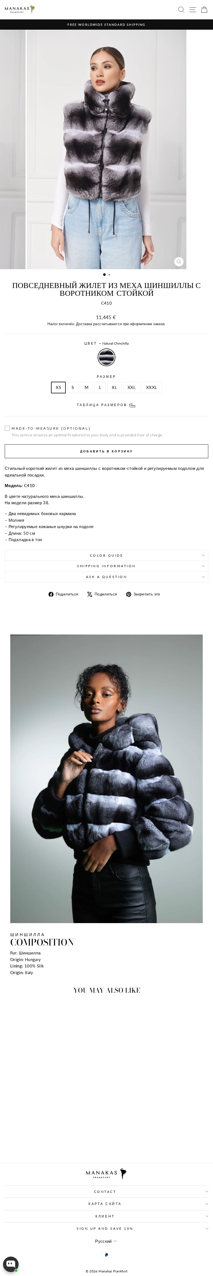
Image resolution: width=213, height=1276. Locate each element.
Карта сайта (105, 1204)
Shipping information (106, 566)
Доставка (84, 324)
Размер (106, 377)
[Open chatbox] (11, 1264)
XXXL (151, 387)
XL (114, 387)
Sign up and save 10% (105, 1228)
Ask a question (106, 577)
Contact (105, 1192)
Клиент (105, 1216)
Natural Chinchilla (106, 357)
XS (58, 387)
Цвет (106, 343)
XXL (132, 387)
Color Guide (106, 555)
